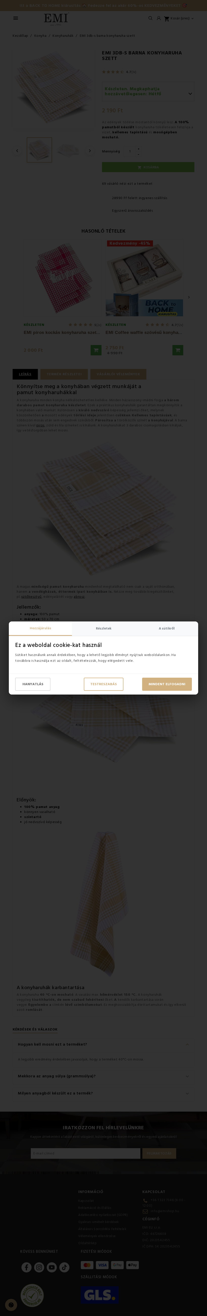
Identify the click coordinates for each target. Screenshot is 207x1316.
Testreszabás (103, 684)
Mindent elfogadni (167, 684)
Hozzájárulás (40, 628)
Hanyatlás (32, 684)
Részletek (103, 628)
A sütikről (167, 628)
